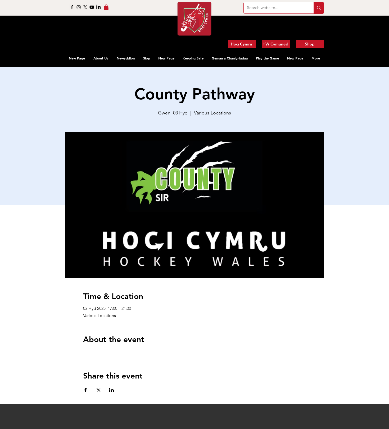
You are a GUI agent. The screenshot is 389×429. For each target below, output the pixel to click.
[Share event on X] (98, 390)
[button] (101, 58)
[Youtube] (91, 7)
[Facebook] (72, 7)
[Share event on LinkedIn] (111, 390)
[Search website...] (319, 7)
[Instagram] (78, 7)
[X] (85, 7)
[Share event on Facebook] (85, 390)
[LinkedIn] (98, 7)
